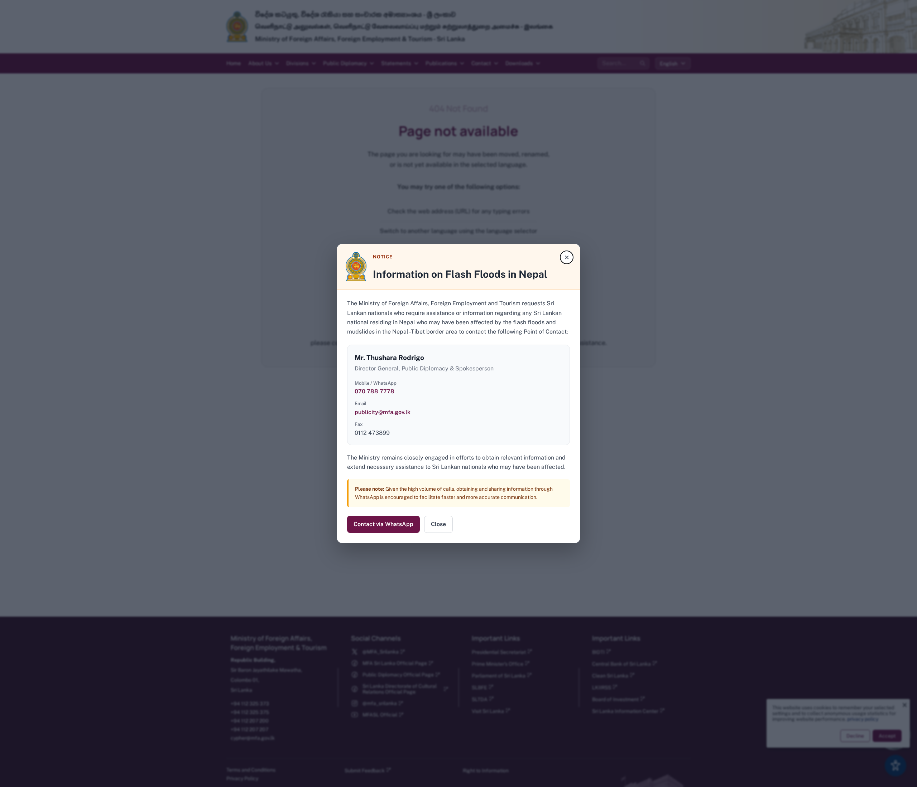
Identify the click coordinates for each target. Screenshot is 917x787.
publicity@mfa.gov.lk (383, 412)
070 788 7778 (374, 391)
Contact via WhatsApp (383, 524)
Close (438, 524)
